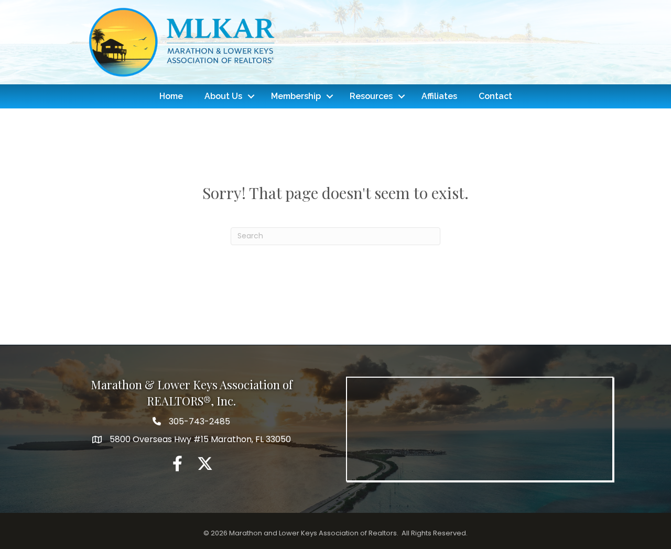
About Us (223, 96)
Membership (296, 96)
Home (171, 96)
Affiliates (439, 96)
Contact (495, 96)
